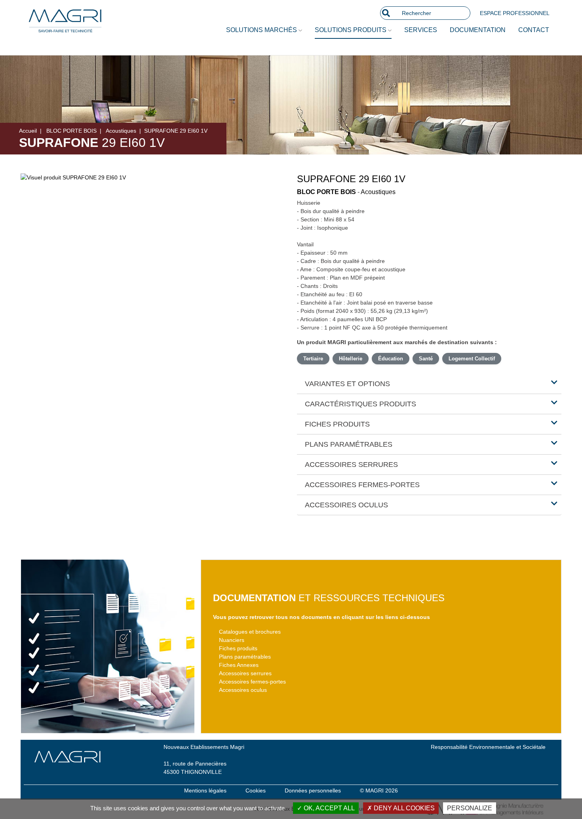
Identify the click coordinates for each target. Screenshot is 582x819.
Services (420, 30)
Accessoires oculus (243, 690)
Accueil (28, 131)
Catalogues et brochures (250, 632)
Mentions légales (205, 790)
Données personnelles (313, 790)
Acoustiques (121, 131)
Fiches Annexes (239, 665)
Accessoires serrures (245, 673)
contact (533, 30)
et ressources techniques (329, 597)
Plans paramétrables (245, 656)
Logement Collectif (472, 359)
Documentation (478, 30)
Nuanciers (231, 640)
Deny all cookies (403, 808)
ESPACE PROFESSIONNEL (515, 13)
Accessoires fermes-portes (252, 681)
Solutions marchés (262, 30)
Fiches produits (238, 648)
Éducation (390, 359)
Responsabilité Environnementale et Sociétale (488, 747)
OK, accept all (328, 808)
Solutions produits (351, 30)
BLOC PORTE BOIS (71, 131)
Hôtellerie (350, 359)
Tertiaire (313, 359)
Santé (426, 359)
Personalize (469, 808)
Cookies (255, 790)
